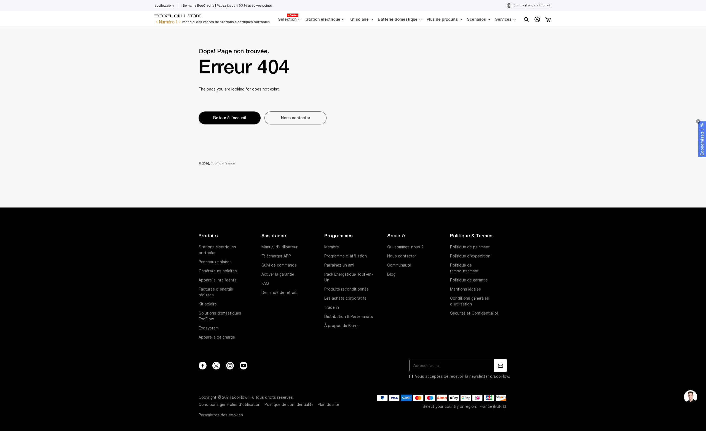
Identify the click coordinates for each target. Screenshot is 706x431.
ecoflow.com (164, 5)
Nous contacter (401, 256)
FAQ (265, 283)
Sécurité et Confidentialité (474, 313)
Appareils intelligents (218, 280)
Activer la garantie (277, 274)
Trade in (331, 307)
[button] (702, 139)
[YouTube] (243, 365)
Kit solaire (208, 304)
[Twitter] (216, 365)
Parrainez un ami (339, 265)
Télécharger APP (276, 256)
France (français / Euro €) (533, 5)
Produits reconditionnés (346, 289)
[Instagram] (230, 365)
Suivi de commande (279, 265)
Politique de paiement (470, 247)
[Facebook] (203, 365)
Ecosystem (209, 328)
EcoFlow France (223, 163)
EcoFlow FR (242, 397)
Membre (331, 247)
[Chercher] (526, 19)
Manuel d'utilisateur (279, 247)
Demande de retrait (279, 292)
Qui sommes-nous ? (405, 247)
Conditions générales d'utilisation (229, 404)
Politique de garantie (469, 280)
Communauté (399, 265)
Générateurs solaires (218, 271)
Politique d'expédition (470, 256)
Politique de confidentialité (289, 404)
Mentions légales (465, 289)
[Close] (698, 121)
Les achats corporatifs (345, 298)
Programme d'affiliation (345, 256)
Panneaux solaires (215, 262)
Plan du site (328, 404)
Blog (391, 274)
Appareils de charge (217, 337)
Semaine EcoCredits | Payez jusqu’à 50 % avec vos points (227, 5)
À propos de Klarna (342, 325)
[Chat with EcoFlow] (690, 396)
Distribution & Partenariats (348, 316)
